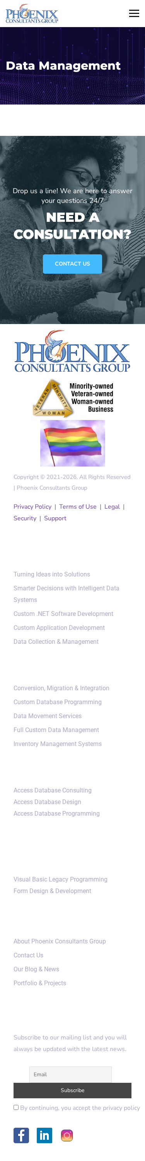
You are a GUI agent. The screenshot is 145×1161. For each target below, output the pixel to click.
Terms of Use (78, 506)
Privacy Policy (32, 506)
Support (55, 518)
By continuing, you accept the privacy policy (79, 1108)
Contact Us (72, 264)
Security (25, 518)
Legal (112, 506)
